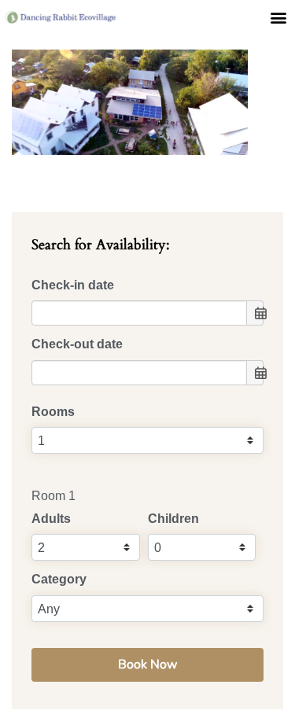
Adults (51, 518)
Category (59, 579)
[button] (278, 17)
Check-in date (72, 285)
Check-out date (77, 344)
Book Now (147, 664)
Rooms (53, 411)
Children (173, 518)
